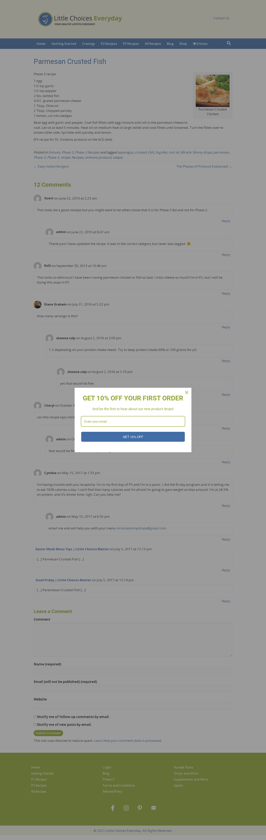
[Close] (186, 392)
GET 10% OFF (133, 437)
